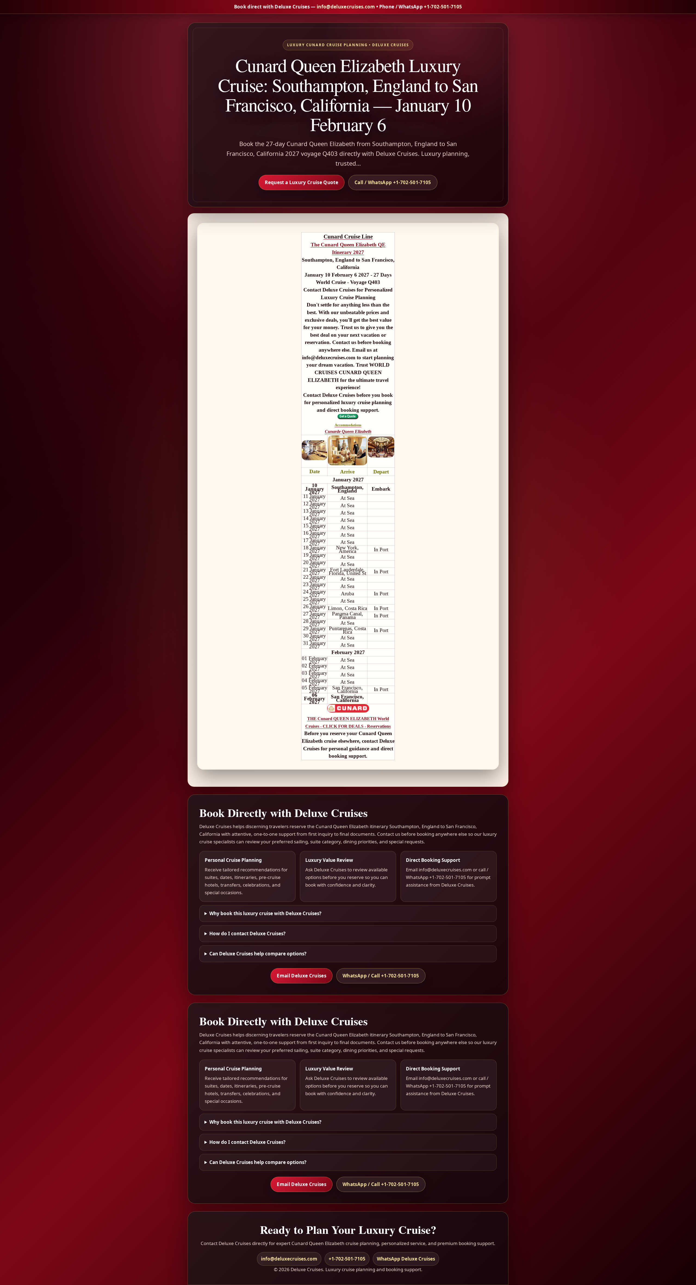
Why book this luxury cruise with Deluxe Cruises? (265, 913)
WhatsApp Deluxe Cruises (406, 1259)
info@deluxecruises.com (346, 7)
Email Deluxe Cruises (301, 976)
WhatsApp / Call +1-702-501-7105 (381, 976)
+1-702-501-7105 (443, 7)
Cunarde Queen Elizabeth (348, 431)
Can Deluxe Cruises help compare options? (257, 953)
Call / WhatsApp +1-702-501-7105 (393, 182)
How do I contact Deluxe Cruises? (247, 933)
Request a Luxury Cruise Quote (301, 182)
